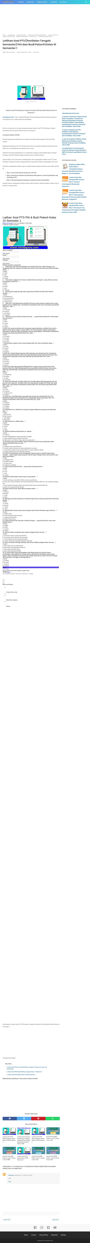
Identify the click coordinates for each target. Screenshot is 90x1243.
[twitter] (24, 1118)
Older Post (55, 1219)
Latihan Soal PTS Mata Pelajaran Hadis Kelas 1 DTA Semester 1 (9, 1139)
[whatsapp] (52, 1118)
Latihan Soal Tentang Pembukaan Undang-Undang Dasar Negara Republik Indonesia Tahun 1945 (23, 1140)
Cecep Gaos (11, 52)
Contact (33, 1235)
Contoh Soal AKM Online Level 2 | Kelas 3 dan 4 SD (52, 1138)
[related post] (9, 1131)
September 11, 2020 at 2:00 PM (23, 1175)
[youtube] (55, 1229)
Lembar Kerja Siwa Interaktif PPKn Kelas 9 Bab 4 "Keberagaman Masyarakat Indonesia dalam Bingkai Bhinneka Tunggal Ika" (74, 195)
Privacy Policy (43, 1235)
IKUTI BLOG (63, 2)
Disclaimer (54, 1235)
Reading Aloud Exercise (71, 113)
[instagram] (42, 1229)
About (26, 1235)
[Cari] (86, 2)
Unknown (11, 1175)
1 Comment (36, 52)
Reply (9, 1181)
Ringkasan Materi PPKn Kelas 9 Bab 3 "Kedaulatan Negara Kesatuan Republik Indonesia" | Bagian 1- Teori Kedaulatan (73, 169)
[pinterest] (38, 1118)
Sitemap (63, 1235)
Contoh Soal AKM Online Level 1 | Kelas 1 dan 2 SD (38, 1158)
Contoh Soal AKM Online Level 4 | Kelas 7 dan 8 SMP (9, 1158)
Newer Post (7, 1219)
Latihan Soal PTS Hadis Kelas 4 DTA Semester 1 (21, 1074)
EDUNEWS (21, 2)
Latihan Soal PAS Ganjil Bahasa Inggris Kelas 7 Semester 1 (24, 1071)
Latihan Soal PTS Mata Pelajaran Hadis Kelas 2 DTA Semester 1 (38, 1139)
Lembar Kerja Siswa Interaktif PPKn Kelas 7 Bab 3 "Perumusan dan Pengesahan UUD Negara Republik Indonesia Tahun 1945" (73, 207)
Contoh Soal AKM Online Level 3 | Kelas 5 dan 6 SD (52, 1158)
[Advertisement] (45, 12)
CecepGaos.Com (8, 117)
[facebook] (10, 1118)
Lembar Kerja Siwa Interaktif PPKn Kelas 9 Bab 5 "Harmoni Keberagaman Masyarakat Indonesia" (73, 182)
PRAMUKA (54, 2)
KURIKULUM (30, 2)
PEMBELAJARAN (42, 2)
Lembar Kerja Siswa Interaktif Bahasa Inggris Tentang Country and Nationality (27, 1068)
